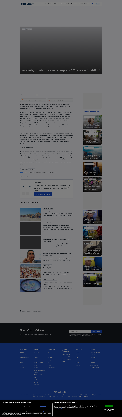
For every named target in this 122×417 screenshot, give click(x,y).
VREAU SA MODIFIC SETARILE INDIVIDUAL (108, 410)
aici (43, 411)
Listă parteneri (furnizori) (58, 408)
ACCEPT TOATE (109, 405)
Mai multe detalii (43, 406)
